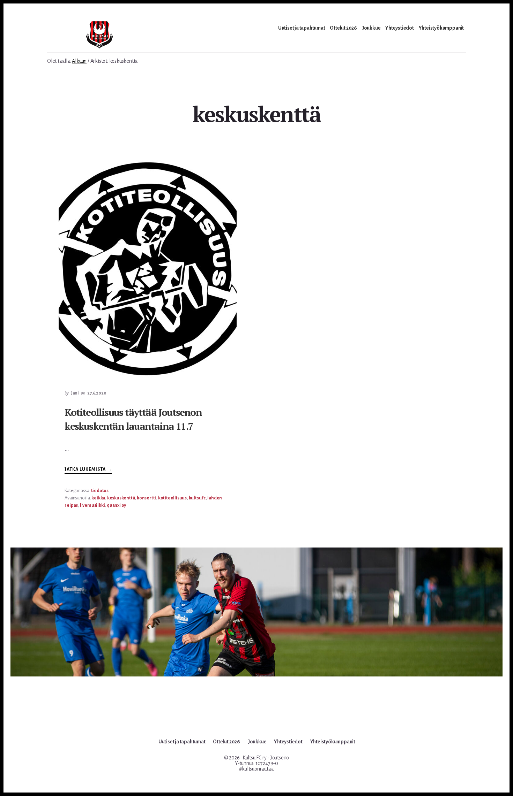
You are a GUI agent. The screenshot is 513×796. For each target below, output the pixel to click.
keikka (98, 498)
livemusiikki (92, 505)
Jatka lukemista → (88, 470)
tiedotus (100, 490)
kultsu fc (197, 498)
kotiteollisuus (172, 498)
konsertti (146, 498)
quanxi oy (116, 505)
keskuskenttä (121, 498)
